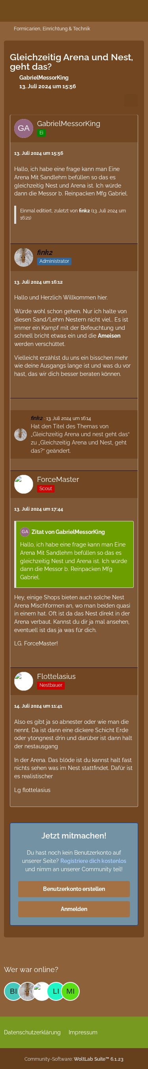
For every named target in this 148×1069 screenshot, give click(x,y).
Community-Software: (74, 1059)
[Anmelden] (118, 10)
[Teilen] (131, 100)
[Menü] (138, 10)
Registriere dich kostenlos (93, 861)
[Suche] (98, 10)
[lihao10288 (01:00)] (56, 991)
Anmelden (74, 909)
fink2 (84, 211)
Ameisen (109, 336)
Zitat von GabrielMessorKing (68, 532)
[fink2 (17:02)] (27, 991)
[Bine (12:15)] (13, 991)
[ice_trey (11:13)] (41, 991)
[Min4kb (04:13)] (70, 991)
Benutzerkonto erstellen (74, 889)
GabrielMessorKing (44, 77)
